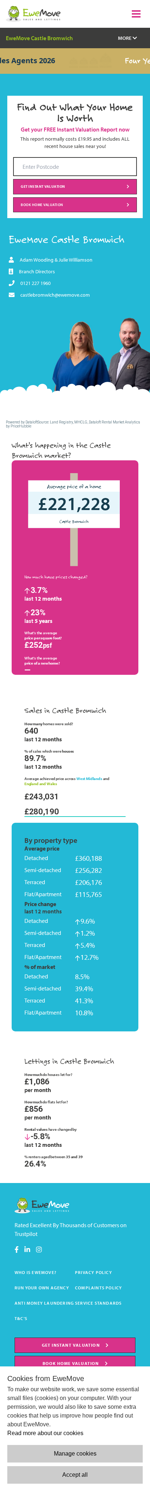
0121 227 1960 (35, 283)
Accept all (75, 1475)
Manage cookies (75, 1453)
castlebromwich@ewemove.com (55, 295)
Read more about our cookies (45, 1433)
